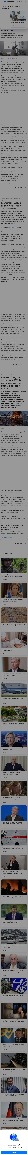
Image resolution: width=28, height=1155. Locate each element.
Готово (14, 1152)
